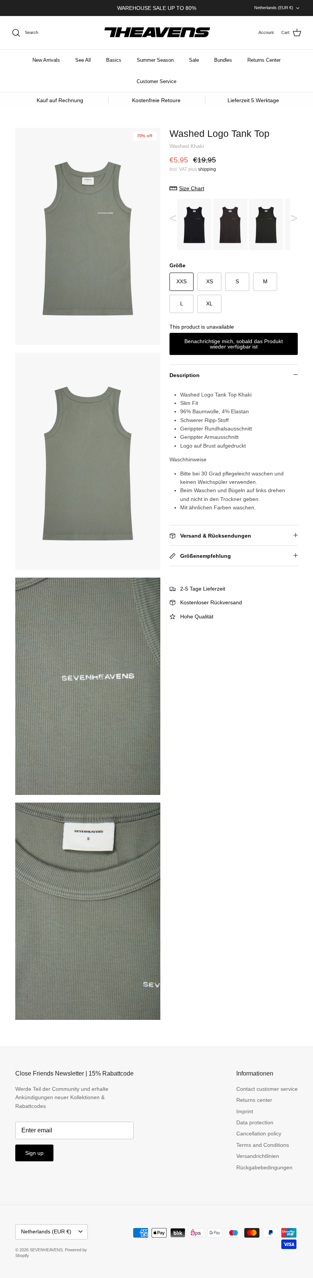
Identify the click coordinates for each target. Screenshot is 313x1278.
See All (83, 60)
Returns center (254, 1100)
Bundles (223, 60)
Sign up (34, 1153)
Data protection (254, 1122)
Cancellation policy (258, 1133)
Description (184, 375)
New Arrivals (46, 60)
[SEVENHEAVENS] (156, 33)
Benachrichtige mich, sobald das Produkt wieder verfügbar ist (233, 344)
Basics (113, 60)
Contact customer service (267, 1089)
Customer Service (156, 81)
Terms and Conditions (262, 1145)
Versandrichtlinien (257, 1156)
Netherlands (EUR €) (273, 7)
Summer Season (155, 60)
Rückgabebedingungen (264, 1167)
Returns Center (264, 60)
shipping (207, 169)
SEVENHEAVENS (46, 1249)
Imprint (244, 1111)
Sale (194, 60)
